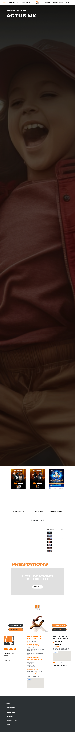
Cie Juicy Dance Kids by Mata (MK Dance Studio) (56, 551)
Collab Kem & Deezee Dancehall (37, 511)
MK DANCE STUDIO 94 (60, 638)
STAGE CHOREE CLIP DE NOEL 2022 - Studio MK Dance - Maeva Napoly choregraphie (56, 543)
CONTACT (8, 724)
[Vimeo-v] (12, 649)
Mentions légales (7, 660)
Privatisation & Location (12, 720)
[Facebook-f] (5, 649)
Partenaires (6, 655)
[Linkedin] (15, 649)
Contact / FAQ (6, 658)
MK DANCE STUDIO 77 (34, 638)
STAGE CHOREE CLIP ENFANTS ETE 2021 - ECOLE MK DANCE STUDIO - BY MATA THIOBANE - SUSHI (56, 546)
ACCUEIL (8, 703)
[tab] (55, 532)
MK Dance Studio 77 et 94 (9, 653)
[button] (13, 581)
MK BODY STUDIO (9, 716)
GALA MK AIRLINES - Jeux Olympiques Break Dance (56, 536)
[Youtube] (10, 649)
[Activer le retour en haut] (72, 729)
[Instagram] (7, 649)
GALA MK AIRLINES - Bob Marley (56, 533)
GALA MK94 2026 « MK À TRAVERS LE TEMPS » (57, 512)
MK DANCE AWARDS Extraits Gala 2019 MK (56, 548)
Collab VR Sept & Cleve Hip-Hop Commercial (18, 512)
